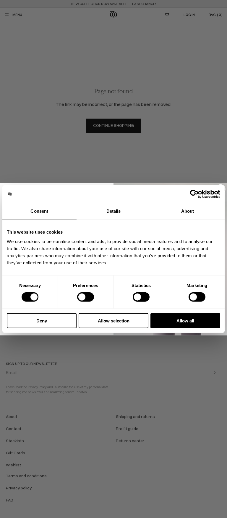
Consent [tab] (39, 211)
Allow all (185, 320)
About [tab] (187, 211)
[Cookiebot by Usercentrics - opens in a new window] (194, 194)
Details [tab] (113, 211)
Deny (41, 320)
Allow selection (113, 320)
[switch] (85, 297)
